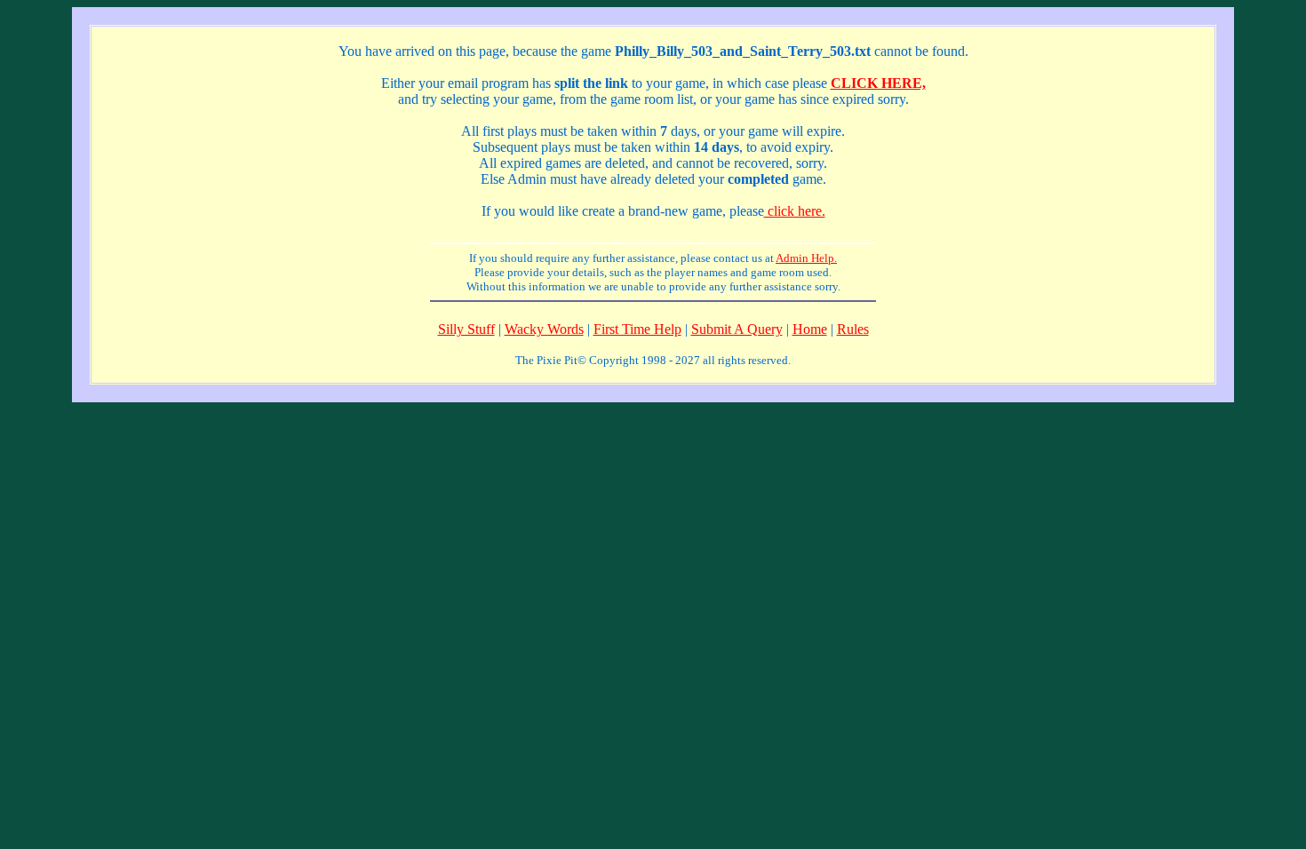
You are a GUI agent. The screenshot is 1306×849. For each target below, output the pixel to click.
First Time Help (637, 329)
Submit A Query (737, 329)
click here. (794, 210)
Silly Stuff (466, 329)
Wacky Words (544, 329)
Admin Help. (806, 258)
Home (809, 329)
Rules (853, 329)
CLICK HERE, (878, 83)
